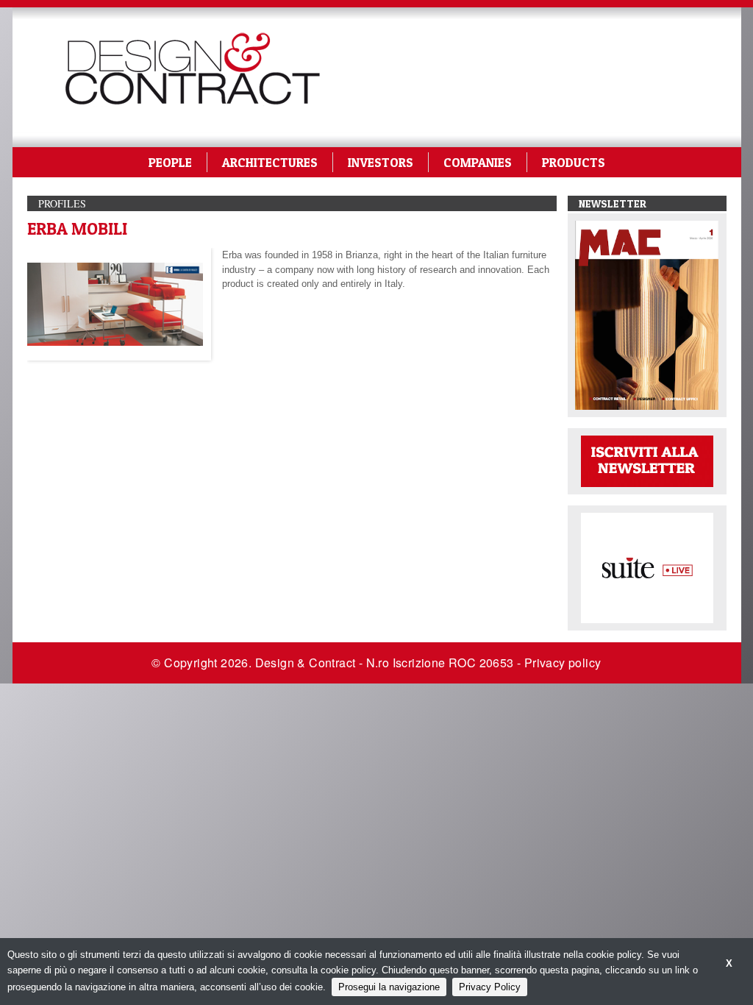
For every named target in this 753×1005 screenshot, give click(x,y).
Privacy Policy (490, 986)
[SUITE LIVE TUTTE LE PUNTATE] (647, 567)
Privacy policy (563, 662)
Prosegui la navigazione (389, 986)
